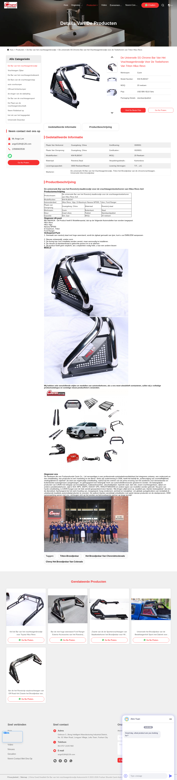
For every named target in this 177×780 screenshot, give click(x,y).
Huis (66, 5)
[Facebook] (60, 761)
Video (10, 745)
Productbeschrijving (100, 127)
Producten (20, 50)
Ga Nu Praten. (24, 163)
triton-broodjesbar (69, 556)
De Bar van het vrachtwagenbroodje (41, 50)
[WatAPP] (10, 156)
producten (91, 5)
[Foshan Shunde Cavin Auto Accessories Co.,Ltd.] (10, 5)
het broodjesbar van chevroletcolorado (105, 556)
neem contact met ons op (131, 5)
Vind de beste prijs (133, 110)
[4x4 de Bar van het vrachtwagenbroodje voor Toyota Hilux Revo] (26, 609)
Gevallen (12, 754)
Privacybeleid (12, 777)
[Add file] (126, 776)
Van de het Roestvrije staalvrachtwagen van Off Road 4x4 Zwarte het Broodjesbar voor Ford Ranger (26, 692)
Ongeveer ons (14, 735)
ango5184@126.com (21, 144)
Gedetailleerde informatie (62, 127)
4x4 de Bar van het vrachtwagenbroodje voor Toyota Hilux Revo (26, 633)
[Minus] (170, 719)
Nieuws (11, 749)
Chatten (151, 5)
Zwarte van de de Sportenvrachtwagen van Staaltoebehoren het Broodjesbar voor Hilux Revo (109, 633)
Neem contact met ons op (20, 759)
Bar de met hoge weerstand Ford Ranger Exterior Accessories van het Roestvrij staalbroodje (68, 633)
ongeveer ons (77, 5)
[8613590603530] (71, 761)
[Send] (170, 776)
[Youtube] (65, 761)
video (104, 5)
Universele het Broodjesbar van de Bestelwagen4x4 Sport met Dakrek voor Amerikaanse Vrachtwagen (151, 633)
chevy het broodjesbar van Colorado (64, 562)
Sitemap (23, 777)
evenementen (116, 5)
